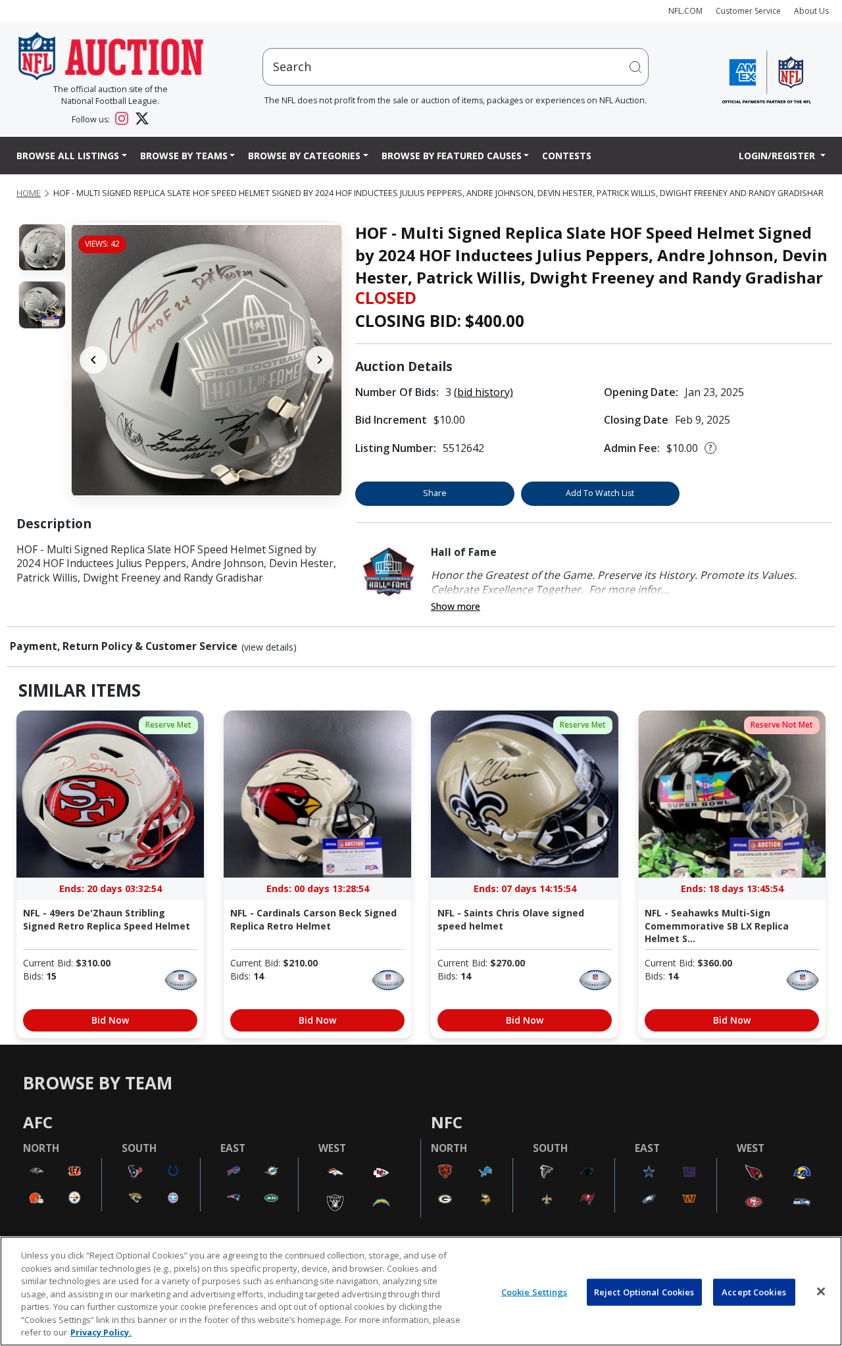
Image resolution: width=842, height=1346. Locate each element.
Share (435, 493)
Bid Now (110, 1020)
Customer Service (748, 10)
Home (28, 193)
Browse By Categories (304, 155)
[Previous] (93, 360)
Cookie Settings (534, 1291)
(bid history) (483, 392)
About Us (811, 10)
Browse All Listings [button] (67, 155)
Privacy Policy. (101, 1332)
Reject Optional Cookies (644, 1291)
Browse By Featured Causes (452, 155)
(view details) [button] (269, 647)
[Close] (820, 1291)
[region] (421, 1291)
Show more (455, 606)
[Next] (320, 360)
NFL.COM (685, 10)
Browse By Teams (184, 155)
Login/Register (778, 155)
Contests (566, 155)
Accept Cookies (754, 1291)
